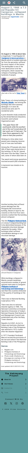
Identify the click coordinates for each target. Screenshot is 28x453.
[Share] (14, 2)
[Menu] (4, 2)
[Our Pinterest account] (22, 403)
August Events (15, 17)
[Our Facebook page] (5, 403)
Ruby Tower (20, 93)
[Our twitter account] (11, 403)
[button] (14, 379)
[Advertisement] (14, 36)
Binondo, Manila (7, 102)
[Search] (9, 2)
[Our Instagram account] (16, 403)
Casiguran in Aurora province (12, 58)
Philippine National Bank (17, 221)
